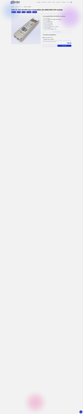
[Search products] (68, 2)
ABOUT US (58, 2)
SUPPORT (49, 2)
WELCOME (38, 2)
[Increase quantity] (54, 45)
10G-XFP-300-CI (49, 37)
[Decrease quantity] (45, 45)
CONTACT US (64, 2)
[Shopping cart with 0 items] (71, 2)
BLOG (54, 2)
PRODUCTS (44, 2)
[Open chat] (80, 411)
